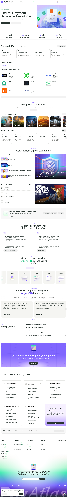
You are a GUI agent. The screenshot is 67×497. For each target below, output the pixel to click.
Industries (2, 446)
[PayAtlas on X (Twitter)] (63, 440)
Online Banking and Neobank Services (12, 420)
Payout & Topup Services (10, 397)
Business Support (55, 383)
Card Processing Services (10, 385)
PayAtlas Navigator (17, 442)
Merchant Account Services (10, 387)
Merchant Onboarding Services (55, 388)
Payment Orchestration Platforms (33, 397)
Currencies (2, 456)
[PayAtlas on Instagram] (65, 440)
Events (28, 444)
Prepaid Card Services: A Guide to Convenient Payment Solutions (19, 176)
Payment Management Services (55, 394)
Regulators (2, 453)
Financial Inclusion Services (10, 412)
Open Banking (30, 398)
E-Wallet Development (31, 423)
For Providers (16, 447)
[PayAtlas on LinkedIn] (61, 440)
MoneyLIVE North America (9, 196)
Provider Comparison (17, 444)
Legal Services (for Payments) (55, 387)
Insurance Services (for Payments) (55, 391)
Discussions (29, 449)
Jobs (27, 446)
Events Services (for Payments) (55, 385)
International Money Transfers (11, 419)
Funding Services (53, 397)
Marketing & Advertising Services (33, 411)
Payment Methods (4, 451)
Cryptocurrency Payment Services (11, 393)
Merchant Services (11, 383)
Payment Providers (4, 442)
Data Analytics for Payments (32, 388)
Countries (2, 444)
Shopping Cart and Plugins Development (34, 417)
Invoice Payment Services (10, 398)
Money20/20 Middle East (9, 200)
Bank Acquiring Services (10, 388)
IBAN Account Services (54, 393)
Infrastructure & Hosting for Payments (34, 387)
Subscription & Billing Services (11, 394)
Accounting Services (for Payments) (56, 398)
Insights (32, 1)
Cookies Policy (15, 491)
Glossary (28, 447)
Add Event (60, 213)
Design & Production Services (32, 410)
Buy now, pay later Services (10, 390)
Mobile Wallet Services (9, 410)
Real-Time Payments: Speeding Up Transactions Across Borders (19, 164)
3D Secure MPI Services (32, 391)
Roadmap (41, 444)
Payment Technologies (31, 383)
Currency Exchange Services (10, 409)
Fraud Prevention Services (32, 400)
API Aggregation (30, 394)
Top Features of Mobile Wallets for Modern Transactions (19, 170)
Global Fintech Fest (8, 192)
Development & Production (32, 407)
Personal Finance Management (11, 413)
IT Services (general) (31, 413)
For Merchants (16, 446)
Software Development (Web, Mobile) (34, 419)
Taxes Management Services (32, 395)
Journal (28, 442)
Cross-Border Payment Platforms (11, 422)
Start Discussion (46, 213)
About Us (41, 442)
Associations (3, 454)
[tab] (32, 319)
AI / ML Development (31, 416)
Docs (41, 446)
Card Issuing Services (9, 416)
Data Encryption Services (32, 392)
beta (9, 1)
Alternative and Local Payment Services (12, 391)
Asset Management (11, 406)
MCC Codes (3, 458)
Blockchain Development (32, 420)
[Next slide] (66, 122)
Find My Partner (55, 423)
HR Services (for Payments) (54, 390)
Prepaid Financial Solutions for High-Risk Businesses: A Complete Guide (19, 158)
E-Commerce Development (32, 422)
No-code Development (31, 414)
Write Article (54, 213)
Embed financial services (10, 417)
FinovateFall (6, 187)
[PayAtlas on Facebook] (59, 440)
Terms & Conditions (43, 447)
